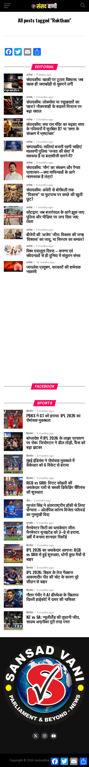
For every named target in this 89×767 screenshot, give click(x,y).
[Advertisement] (44, 332)
